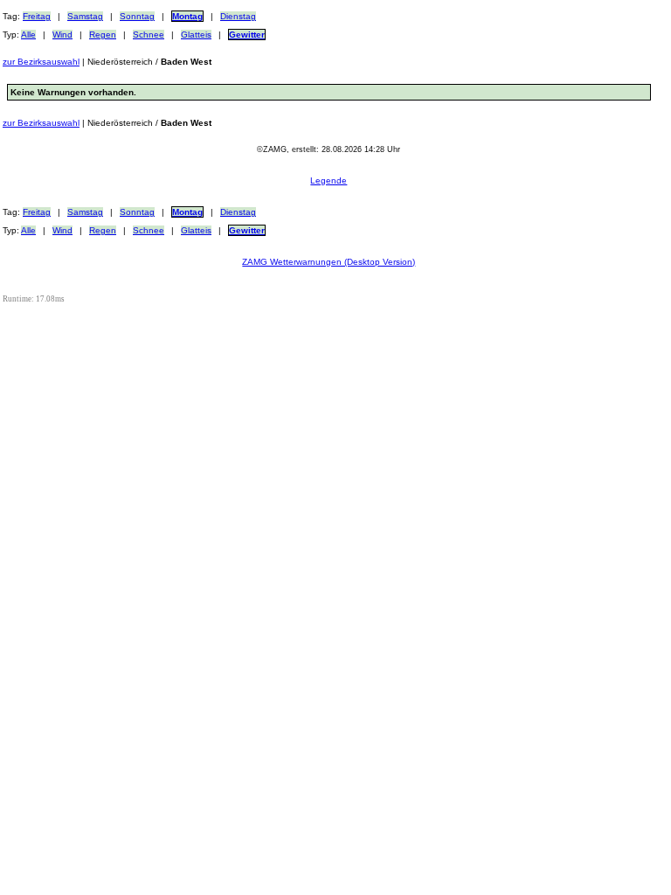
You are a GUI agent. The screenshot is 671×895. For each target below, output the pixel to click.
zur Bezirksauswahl (41, 61)
